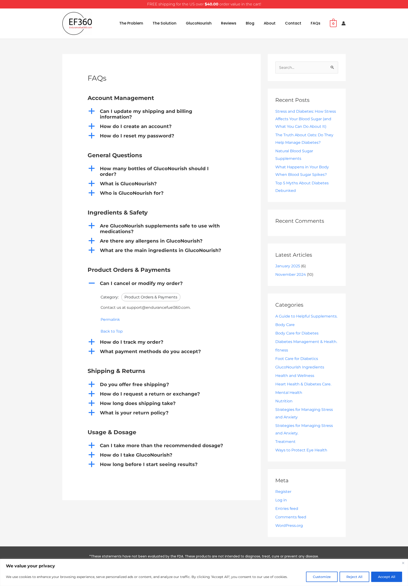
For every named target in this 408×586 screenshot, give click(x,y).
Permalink (110, 319)
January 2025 (287, 266)
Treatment (285, 441)
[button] (162, 114)
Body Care (285, 324)
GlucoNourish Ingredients (299, 367)
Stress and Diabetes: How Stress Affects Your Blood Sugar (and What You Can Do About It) (305, 119)
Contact (293, 23)
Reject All (354, 577)
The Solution (164, 23)
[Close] (403, 563)
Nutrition (284, 401)
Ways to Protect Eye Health (301, 450)
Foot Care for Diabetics (296, 358)
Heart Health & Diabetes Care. (303, 384)
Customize (322, 577)
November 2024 (290, 274)
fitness (281, 350)
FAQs (315, 23)
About (270, 23)
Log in (281, 500)
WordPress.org (289, 525)
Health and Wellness (294, 375)
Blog (250, 23)
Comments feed (290, 517)
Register (283, 491)
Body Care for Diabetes (297, 333)
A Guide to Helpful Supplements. (306, 316)
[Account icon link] (343, 23)
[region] (204, 572)
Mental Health (288, 392)
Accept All (386, 577)
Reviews (228, 23)
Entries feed (286, 508)
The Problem (131, 23)
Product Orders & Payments (150, 297)
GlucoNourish (199, 23)
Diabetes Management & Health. (306, 341)
